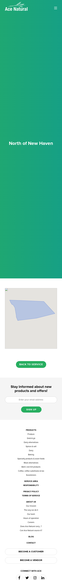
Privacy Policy (31, 492)
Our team (31, 514)
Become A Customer (31, 552)
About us (31, 502)
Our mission (31, 506)
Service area (31, 481)
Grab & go (31, 438)
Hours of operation (31, 518)
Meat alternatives (31, 463)
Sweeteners (31, 475)
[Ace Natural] (16, 5)
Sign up (31, 409)
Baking (31, 455)
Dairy (31, 451)
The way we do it (31, 510)
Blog (31, 537)
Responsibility (31, 485)
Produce (31, 434)
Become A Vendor (31, 560)
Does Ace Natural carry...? (31, 526)
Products (31, 430)
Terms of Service (31, 496)
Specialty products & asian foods (31, 459)
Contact (31, 543)
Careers (31, 522)
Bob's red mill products (31, 467)
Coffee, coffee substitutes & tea (31, 471)
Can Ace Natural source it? (31, 531)
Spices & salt (31, 447)
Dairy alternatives (31, 442)
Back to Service (31, 364)
